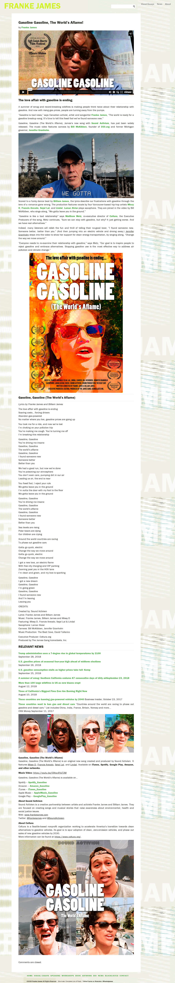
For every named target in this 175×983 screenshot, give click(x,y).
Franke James (29, 27)
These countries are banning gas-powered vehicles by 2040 (51, 699)
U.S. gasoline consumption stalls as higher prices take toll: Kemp (54, 669)
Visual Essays (147, 4)
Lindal (59, 207)
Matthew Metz (73, 216)
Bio (95, 975)
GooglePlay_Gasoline (45, 796)
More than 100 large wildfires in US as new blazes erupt (49, 682)
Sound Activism (100, 123)
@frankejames (34, 818)
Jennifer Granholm (39, 130)
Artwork (87, 975)
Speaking (55, 975)
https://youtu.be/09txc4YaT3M (50, 772)
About (168, 4)
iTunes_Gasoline (37, 789)
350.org (105, 126)
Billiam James (61, 201)
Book (78, 975)
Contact (124, 975)
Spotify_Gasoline (37, 782)
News (159, 4)
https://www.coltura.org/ (68, 836)
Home (30, 975)
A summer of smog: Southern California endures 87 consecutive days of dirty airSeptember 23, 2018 (73, 678)
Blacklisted (111, 975)
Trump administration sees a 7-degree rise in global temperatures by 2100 (59, 653)
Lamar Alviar (71, 207)
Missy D (32, 764)
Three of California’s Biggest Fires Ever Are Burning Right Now (52, 691)
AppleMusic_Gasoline (46, 792)
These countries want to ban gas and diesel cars (46, 704)
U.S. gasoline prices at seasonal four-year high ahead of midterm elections (59, 661)
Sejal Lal (45, 207)
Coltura (113, 216)
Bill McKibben (79, 126)
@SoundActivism (55, 818)
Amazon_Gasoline (39, 785)
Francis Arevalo (30, 207)
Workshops (68, 975)
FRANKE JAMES (32, 6)
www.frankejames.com (36, 814)
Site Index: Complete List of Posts (69, 981)
